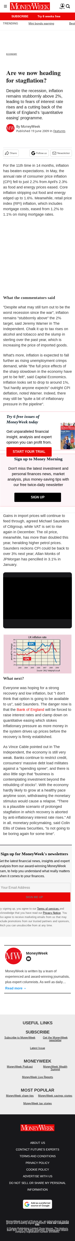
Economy (11, 54)
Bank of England (30, 710)
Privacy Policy (37, 1163)
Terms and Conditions (38, 1156)
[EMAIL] (29, 958)
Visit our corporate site (52, 1224)
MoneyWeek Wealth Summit (55, 1068)
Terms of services (48, 908)
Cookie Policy (37, 1169)
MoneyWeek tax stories (37, 1103)
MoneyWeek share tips (20, 1095)
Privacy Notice (52, 912)
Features (59, 131)
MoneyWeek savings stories (55, 1095)
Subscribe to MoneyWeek (19, 1037)
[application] (37, 596)
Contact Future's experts (37, 1149)
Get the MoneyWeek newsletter (55, 1039)
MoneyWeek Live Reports (37, 1077)
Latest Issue (37, 1048)
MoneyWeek (30, 126)
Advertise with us (37, 1176)
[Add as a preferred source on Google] (37, 1204)
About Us (37, 1142)
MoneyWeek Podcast (20, 1066)
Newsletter (63, 153)
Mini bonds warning (41, 23)
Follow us (41, 153)
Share (13, 153)
